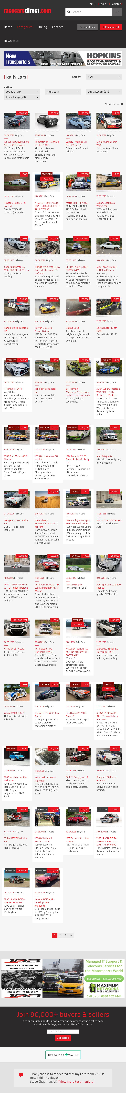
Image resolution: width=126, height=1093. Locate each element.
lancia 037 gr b (74, 584)
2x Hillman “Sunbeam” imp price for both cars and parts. (78, 392)
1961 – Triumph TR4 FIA (108, 520)
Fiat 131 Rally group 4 (77, 777)
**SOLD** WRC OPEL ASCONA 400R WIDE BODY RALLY (77, 652)
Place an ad (111, 27)
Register (116, 3)
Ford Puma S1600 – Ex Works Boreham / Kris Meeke (47, 588)
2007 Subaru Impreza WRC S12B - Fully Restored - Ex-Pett (108, 392)
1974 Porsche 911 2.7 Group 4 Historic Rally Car (77, 459)
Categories (24, 27)
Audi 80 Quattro (104, 456)
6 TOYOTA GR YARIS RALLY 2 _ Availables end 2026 (107, 716)
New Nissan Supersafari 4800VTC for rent (46, 523)
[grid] (122, 104)
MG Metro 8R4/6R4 (14, 713)
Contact (57, 27)
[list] (118, 104)
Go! (117, 12)
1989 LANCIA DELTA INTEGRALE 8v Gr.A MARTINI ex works (106, 841)
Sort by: (76, 76)
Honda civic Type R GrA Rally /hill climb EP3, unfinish (47, 270)
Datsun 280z (72, 328)
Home (8, 27)
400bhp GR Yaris (13, 389)
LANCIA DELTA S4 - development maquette (45, 902)
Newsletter (12, 40)
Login (103, 3)
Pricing (42, 27)
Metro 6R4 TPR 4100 (76, 203)
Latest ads (88, 27)
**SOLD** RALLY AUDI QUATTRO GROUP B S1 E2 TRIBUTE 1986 (47, 206)
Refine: (8, 87)
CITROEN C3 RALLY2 (14, 648)
